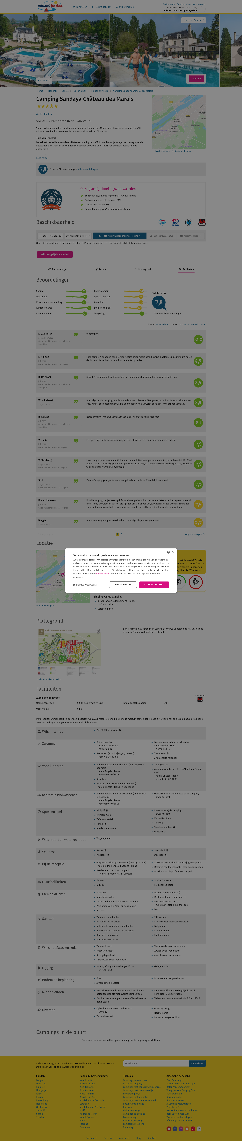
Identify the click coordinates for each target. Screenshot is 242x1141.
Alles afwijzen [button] (123, 584)
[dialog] (121, 570)
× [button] (172, 552)
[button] (85, 584)
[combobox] (168, 552)
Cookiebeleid (102, 573)
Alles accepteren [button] (154, 584)
